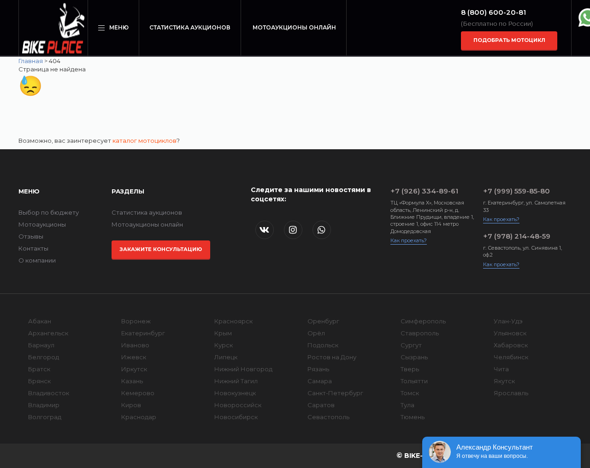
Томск (410, 393)
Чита (501, 369)
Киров (131, 405)
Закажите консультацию (160, 249)
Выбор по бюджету (48, 212)
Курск (223, 345)
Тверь (410, 369)
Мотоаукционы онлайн (294, 27)
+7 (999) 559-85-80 (516, 191)
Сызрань (414, 357)
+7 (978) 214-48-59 (516, 236)
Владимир (43, 405)
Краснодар (138, 417)
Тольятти (414, 381)
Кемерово (137, 393)
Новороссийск (237, 405)
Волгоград (44, 417)
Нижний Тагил (236, 381)
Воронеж (136, 321)
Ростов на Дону (331, 357)
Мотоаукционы (42, 224)
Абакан (39, 321)
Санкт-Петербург (335, 393)
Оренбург (323, 321)
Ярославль (511, 393)
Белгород (43, 357)
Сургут (411, 345)
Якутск (504, 381)
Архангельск (48, 333)
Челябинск (511, 357)
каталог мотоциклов (144, 140)
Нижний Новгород (243, 369)
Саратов (321, 405)
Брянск (39, 381)
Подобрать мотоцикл (509, 40)
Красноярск (233, 321)
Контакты (33, 248)
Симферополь (423, 321)
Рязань (318, 369)
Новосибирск (236, 417)
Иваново (135, 345)
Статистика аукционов (189, 27)
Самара (319, 381)
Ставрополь (420, 333)
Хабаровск (511, 345)
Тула (407, 405)
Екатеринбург (143, 333)
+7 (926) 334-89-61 (424, 191)
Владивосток (48, 393)
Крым (223, 333)
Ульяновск (510, 333)
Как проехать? (408, 240)
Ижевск (133, 357)
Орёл (316, 333)
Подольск (322, 345)
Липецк (225, 357)
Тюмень (413, 417)
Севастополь (328, 417)
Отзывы (30, 236)
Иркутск (134, 369)
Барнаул (41, 345)
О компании (37, 260)
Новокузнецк (235, 393)
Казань (132, 381)
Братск (39, 369)
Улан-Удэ (508, 321)
